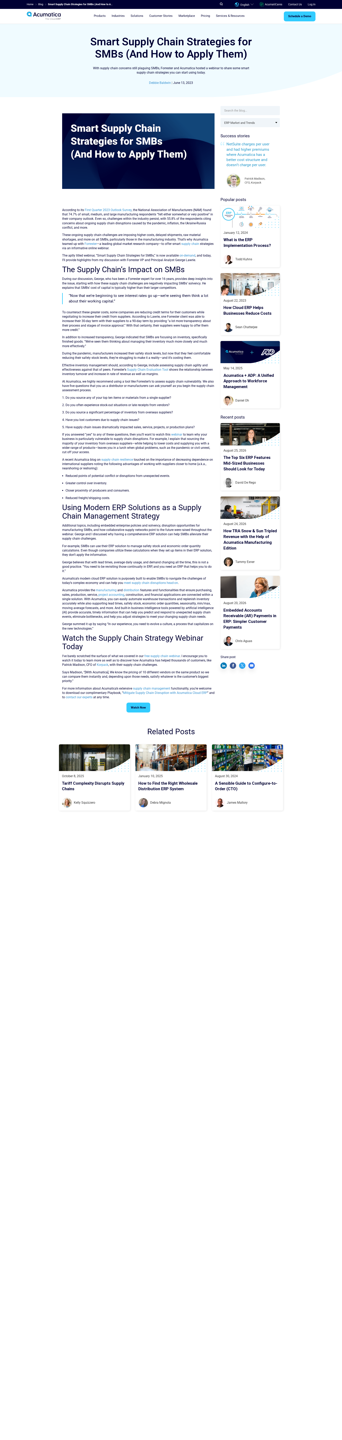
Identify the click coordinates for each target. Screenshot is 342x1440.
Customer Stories (161, 16)
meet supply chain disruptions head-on (151, 583)
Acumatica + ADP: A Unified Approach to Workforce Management (248, 381)
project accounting (111, 595)
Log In (311, 4)
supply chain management (151, 688)
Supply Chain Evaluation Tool (147, 369)
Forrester (91, 244)
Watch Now (138, 707)
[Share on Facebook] (233, 665)
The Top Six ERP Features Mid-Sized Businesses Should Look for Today (247, 463)
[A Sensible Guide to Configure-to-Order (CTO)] (247, 757)
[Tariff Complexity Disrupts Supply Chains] (94, 757)
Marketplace (187, 16)
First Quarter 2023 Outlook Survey (108, 210)
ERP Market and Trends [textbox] (239, 123)
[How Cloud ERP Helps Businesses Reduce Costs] (250, 284)
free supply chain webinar (162, 656)
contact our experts (79, 697)
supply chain (190, 244)
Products (100, 16)
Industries (118, 16)
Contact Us (295, 4)
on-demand (187, 255)
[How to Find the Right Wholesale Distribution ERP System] (171, 757)
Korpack (102, 665)
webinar (176, 434)
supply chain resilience (117, 459)
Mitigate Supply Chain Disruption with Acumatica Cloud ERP (165, 693)
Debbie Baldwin (160, 83)
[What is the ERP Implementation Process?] (250, 217)
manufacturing (106, 590)
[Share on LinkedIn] (223, 665)
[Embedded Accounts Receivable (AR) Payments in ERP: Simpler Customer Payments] (250, 587)
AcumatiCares (273, 4)
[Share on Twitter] (242, 665)
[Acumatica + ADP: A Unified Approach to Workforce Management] (250, 352)
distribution (131, 590)
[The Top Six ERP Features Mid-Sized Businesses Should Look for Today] (250, 434)
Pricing (205, 16)
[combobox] (250, 122)
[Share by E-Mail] (251, 665)
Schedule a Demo (299, 16)
